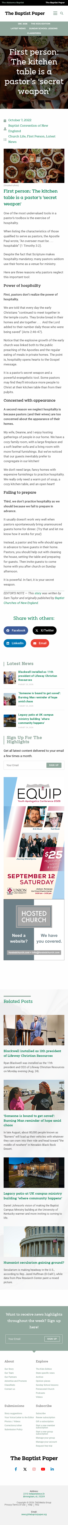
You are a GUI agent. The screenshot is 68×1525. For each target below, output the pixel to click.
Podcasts (40, 1393)
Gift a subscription (45, 1421)
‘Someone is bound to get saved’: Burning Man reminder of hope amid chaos (39, 697)
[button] (61, 13)
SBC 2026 (22, 24)
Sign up (54, 765)
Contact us (10, 1389)
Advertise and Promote (16, 1381)
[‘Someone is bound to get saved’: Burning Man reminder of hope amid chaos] (10, 699)
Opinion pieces (43, 1381)
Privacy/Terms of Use (15, 1505)
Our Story (9, 1369)
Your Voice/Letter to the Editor (19, 1417)
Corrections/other (13, 1425)
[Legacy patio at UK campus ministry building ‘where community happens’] (10, 721)
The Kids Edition (40, 24)
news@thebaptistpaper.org (34, 1514)
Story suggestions (13, 1413)
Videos (39, 1397)
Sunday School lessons (47, 1385)
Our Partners (11, 1377)
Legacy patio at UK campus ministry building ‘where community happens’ (35, 719)
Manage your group (45, 1438)
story (38, 593)
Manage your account (46, 1442)
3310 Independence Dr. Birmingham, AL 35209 (34, 1495)
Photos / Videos (12, 1421)
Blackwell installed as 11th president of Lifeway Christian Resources (37, 676)
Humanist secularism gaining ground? (34, 1263)
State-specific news (45, 1373)
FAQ (37, 1505)
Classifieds (34, 33)
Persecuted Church (45, 1389)
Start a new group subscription (44, 1432)
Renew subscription (45, 1417)
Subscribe (41, 1413)
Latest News (18, 28)
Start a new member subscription (45, 1426)
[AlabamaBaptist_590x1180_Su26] (34, 838)
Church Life (17, 136)
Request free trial (44, 1446)
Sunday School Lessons (43, 28)
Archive (39, 1377)
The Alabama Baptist (13, 2)
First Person (36, 136)
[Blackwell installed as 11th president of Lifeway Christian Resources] (10, 678)
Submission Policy (13, 1429)
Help (30, 1505)
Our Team (9, 1373)
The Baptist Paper (55, 2)
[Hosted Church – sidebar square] (34, 929)
